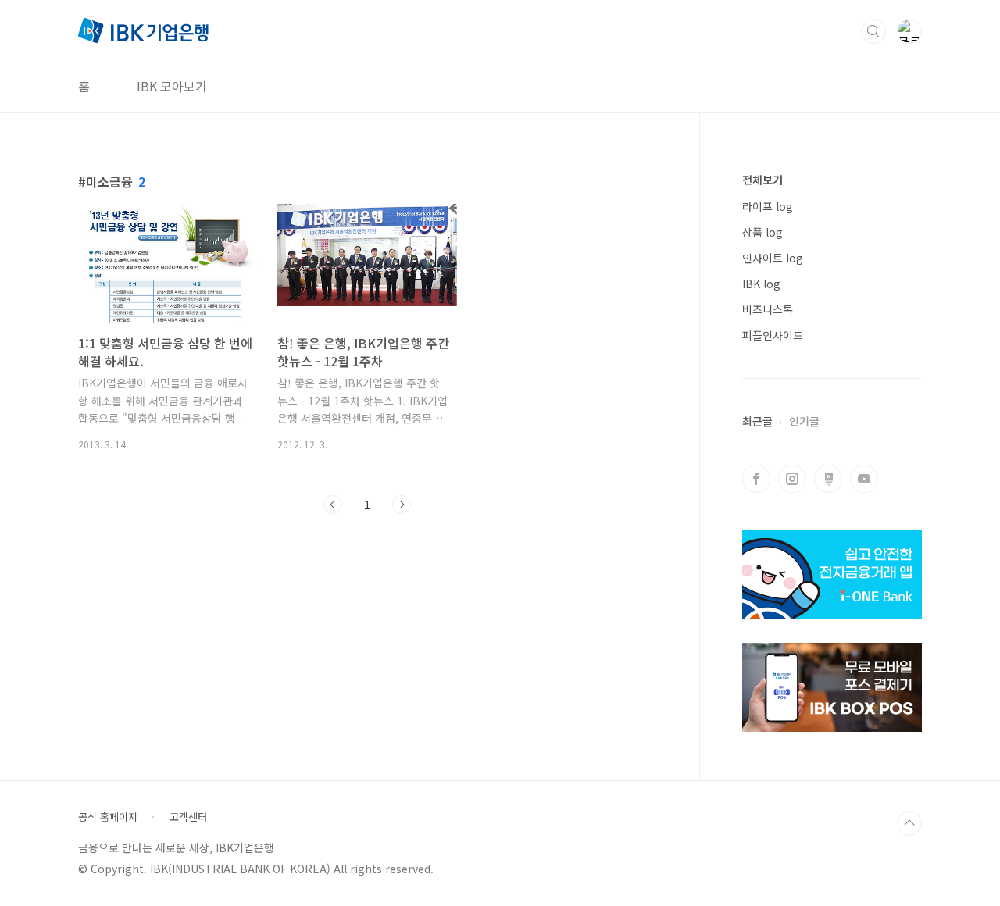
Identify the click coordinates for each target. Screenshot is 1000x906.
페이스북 (756, 479)
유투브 (864, 479)
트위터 (828, 479)
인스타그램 (792, 479)
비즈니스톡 (767, 309)
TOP (909, 823)
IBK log (761, 283)
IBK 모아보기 (172, 86)
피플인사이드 (772, 335)
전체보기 (762, 179)
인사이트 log (772, 258)
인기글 (804, 421)
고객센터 (188, 817)
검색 (873, 31)
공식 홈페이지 (108, 817)
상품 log (762, 232)
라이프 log (767, 206)
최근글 (757, 421)
